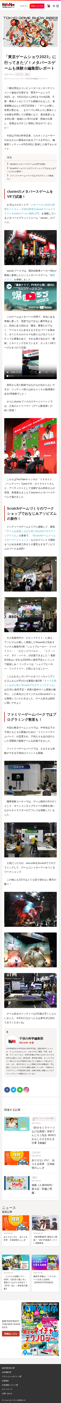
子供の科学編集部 (32, 78)
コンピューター (19, 78)
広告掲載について (9, 1385)
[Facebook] (7, 1090)
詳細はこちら (10, 1333)
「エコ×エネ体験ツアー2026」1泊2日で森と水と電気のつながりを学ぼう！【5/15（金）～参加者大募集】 (16, 1282)
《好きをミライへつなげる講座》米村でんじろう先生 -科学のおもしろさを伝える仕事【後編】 (44, 1135)
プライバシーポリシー (10, 1376)
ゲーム (9, 78)
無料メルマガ (37, 6)
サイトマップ (7, 1389)
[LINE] (20, 1090)
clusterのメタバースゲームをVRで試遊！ (28, 164)
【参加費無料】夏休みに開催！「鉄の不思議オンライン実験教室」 (45, 1240)
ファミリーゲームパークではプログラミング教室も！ (30, 177)
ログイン (24, 6)
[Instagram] (26, 1090)
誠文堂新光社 (7, 1368)
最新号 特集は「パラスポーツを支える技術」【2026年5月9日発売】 (44, 1279)
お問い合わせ (7, 1393)
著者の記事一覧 (25, 1043)
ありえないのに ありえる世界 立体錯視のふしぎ (43, 1163)
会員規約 (5, 1381)
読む (27, 74)
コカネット (21, 1400)
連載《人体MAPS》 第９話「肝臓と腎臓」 (43, 1188)
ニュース (19, 74)
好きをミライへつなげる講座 (43, 1119)
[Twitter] (13, 1090)
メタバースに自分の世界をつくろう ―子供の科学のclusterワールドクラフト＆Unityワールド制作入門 (29, 209)
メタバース (43, 78)
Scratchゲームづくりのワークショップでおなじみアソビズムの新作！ (31, 170)
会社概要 (5, 1372)
